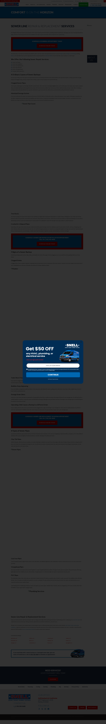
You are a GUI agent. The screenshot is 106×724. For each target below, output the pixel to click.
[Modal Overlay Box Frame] (53, 362)
